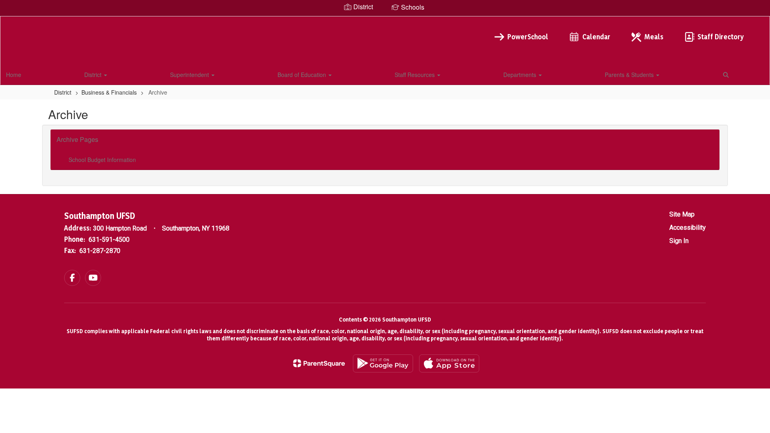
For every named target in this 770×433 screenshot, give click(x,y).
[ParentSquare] (319, 363)
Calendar (596, 36)
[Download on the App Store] (449, 363)
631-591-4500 (109, 239)
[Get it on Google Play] (383, 363)
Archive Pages (77, 139)
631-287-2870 (99, 251)
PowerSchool (527, 36)
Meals (653, 36)
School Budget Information (102, 160)
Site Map (682, 214)
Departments (520, 75)
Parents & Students (630, 75)
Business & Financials (109, 92)
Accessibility (687, 227)
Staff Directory (720, 36)
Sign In (679, 241)
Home (13, 75)
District (93, 75)
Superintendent (190, 75)
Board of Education (303, 75)
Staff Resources (415, 75)
